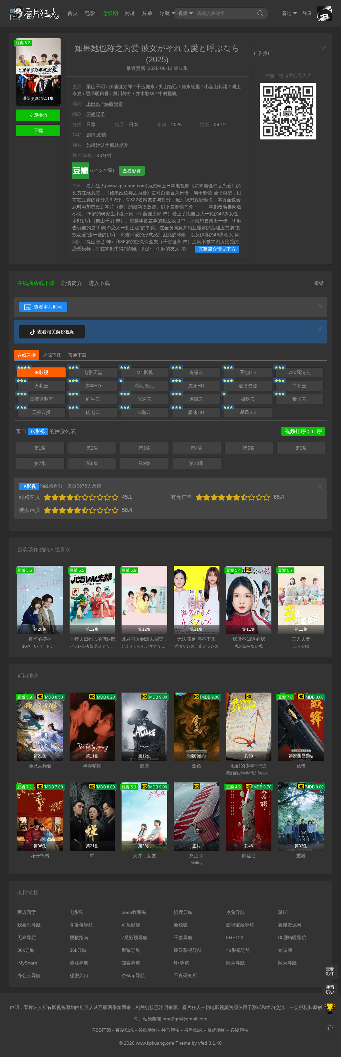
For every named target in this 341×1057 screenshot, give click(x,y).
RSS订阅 (101, 1030)
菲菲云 (299, 385)
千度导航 (183, 937)
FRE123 (234, 937)
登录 (307, 13)
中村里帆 (167, 93)
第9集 (145, 463)
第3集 (145, 448)
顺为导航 (235, 962)
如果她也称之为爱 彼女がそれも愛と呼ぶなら (157, 48)
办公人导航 (29, 975)
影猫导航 (131, 950)
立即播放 (38, 115)
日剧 (91, 124)
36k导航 (25, 950)
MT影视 (145, 372)
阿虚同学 (26, 912)
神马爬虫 (170, 1030)
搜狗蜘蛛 (193, 1030)
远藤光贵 (113, 103)
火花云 (41, 385)
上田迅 (93, 103)
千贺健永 (145, 86)
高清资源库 (41, 399)
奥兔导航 (235, 912)
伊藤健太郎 (120, 86)
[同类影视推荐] (330, 1009)
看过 (286, 13)
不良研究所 (185, 975)
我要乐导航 (29, 925)
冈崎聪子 (95, 114)
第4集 (196, 448)
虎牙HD (196, 385)
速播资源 (247, 385)
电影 (90, 13)
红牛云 (93, 399)
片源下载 (52, 355)
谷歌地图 (147, 1030)
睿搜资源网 (289, 925)
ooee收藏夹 (134, 912)
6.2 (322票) (103, 170)
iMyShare (27, 962)
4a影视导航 (238, 950)
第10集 (196, 463)
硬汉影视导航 (188, 950)
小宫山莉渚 (215, 86)
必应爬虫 (239, 1030)
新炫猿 (181, 925)
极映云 (248, 399)
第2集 (92, 448)
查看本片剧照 (47, 307)
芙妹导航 (79, 962)
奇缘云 (196, 372)
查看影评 (132, 170)
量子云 (299, 399)
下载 (38, 130)
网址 (130, 13)
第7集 (40, 463)
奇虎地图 (216, 1030)
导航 (164, 13)
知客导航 (131, 962)
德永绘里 (190, 86)
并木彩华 (145, 93)
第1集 (40, 448)
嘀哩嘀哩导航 (292, 937)
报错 (319, 283)
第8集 (92, 463)
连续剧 (110, 13)
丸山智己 (168, 86)
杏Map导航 (133, 975)
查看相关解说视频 (55, 331)
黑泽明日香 (97, 93)
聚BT (283, 912)
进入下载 (99, 283)
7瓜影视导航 (135, 937)
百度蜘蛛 (124, 1030)
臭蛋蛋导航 (81, 925)
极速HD (196, 412)
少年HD (93, 385)
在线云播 (26, 355)
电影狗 (77, 912)
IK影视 (41, 372)
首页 (72, 13)
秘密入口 (79, 975)
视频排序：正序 (303, 431)
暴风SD (248, 412)
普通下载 (77, 355)
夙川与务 (122, 93)
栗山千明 (95, 86)
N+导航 (181, 962)
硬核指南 (79, 937)
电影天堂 (93, 372)
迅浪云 (196, 399)
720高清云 (299, 372)
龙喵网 (285, 950)
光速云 (145, 399)
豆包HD (248, 372)
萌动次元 (144, 385)
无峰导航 (26, 937)
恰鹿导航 (183, 912)
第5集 (249, 448)
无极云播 (41, 412)
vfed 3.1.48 (210, 1043)
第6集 (301, 448)
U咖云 (144, 412)
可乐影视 (131, 925)
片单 (147, 13)
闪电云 (93, 412)
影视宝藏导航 (240, 925)
